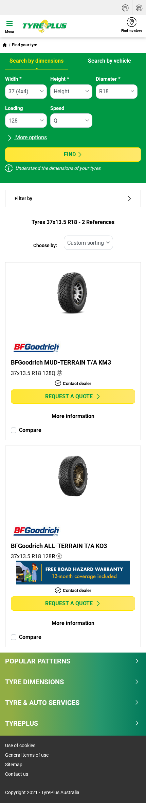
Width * (13, 79)
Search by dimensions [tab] (36, 61)
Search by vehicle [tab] (109, 61)
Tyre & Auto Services (42, 702)
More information (73, 416)
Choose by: (45, 245)
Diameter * (108, 79)
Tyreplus (21, 723)
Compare (30, 430)
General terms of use (27, 755)
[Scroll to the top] (128, 788)
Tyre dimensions (34, 681)
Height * (59, 79)
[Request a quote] (125, 7)
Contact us (16, 774)
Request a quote (69, 396)
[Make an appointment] (139, 7)
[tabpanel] (73, 125)
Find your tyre (24, 45)
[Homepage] (5, 45)
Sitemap (13, 764)
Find (70, 154)
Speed (57, 108)
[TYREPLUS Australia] (68, 26)
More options (30, 137)
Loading (14, 108)
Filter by (23, 199)
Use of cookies (20, 745)
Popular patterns (37, 661)
